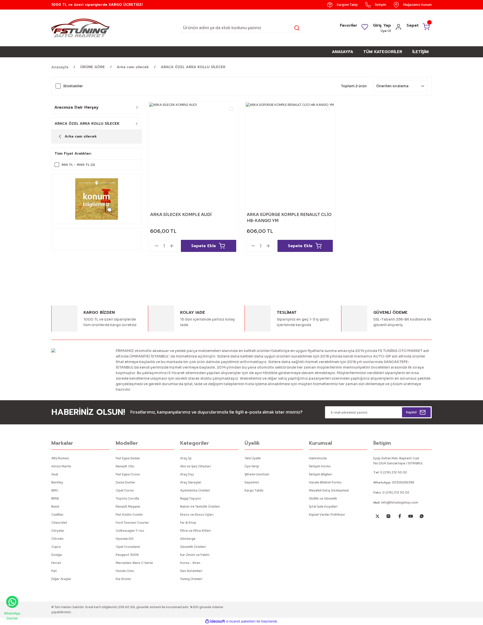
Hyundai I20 (125, 539)
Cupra (56, 547)
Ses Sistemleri (191, 571)
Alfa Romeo (60, 458)
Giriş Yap (382, 25)
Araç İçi (185, 458)
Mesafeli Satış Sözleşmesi (329, 490)
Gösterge (187, 539)
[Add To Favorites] (231, 109)
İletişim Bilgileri (320, 474)
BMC (54, 490)
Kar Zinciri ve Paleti (194, 555)
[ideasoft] (215, 621)
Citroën (57, 539)
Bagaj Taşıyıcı (190, 498)
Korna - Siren (190, 563)
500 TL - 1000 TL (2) (78, 164)
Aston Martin (61, 466)
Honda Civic (125, 571)
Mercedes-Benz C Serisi (134, 563)
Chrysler (57, 530)
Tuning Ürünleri (191, 579)
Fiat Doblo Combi (129, 514)
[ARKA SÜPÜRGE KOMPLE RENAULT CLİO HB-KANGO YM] (290, 147)
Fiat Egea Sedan (128, 458)
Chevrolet (59, 522)
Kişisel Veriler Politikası (327, 514)
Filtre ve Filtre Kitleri (195, 530)
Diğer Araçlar (61, 579)
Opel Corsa (125, 490)
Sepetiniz (252, 482)
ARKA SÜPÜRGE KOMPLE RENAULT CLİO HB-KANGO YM (289, 217)
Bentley (57, 482)
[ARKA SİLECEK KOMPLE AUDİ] (193, 147)
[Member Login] (398, 28)
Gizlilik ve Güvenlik (323, 498)
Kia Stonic (123, 579)
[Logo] (80, 27)
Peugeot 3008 (127, 555)
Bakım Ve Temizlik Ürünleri (200, 506)
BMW (55, 498)
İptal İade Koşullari (323, 506)
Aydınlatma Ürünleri (195, 490)
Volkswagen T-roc (130, 530)
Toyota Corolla (127, 498)
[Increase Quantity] (172, 246)
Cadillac (57, 514)
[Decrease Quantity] (156, 246)
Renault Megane (128, 506)
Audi (54, 474)
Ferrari (56, 563)
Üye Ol (386, 31)
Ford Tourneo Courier (132, 522)
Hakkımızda (318, 458)
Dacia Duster (125, 482)
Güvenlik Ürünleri (193, 547)
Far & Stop (188, 522)
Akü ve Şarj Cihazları (195, 466)
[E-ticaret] (241, 621)
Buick (55, 506)
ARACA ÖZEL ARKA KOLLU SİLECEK (193, 67)
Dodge (56, 555)
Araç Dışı (187, 474)
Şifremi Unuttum (257, 474)
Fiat (54, 571)
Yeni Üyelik (253, 458)
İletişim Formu (320, 466)
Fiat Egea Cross (128, 474)
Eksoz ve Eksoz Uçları (197, 514)
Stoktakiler (73, 86)
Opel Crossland (128, 547)
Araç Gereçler (191, 482)
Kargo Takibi (254, 490)
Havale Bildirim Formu (325, 482)
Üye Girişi (252, 466)
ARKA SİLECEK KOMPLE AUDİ (181, 214)
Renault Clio (125, 466)
